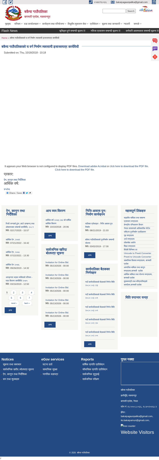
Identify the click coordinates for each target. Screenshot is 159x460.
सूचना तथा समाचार (12, 364)
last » (27, 303)
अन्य (10, 310)
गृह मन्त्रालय (129, 235)
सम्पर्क (136, 23)
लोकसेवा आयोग (130, 242)
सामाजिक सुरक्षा (50, 369)
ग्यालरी (127, 23)
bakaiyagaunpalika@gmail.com (136, 416)
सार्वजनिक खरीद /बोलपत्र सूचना (18, 369)
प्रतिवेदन (94, 23)
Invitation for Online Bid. (57, 262)
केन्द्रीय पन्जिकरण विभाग (134, 224)
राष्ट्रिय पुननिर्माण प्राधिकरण (135, 232)
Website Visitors (137, 432)
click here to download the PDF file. (129, 166)
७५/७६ (7, 189)
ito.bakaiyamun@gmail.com (135, 420)
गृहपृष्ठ (8, 23)
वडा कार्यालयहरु (31, 23)
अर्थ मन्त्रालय (129, 239)
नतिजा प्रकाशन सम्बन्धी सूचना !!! (103, 30)
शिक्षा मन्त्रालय (130, 246)
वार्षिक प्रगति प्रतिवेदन (93, 364)
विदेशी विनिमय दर (130, 249)
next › (14, 303)
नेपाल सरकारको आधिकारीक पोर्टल (137, 228)
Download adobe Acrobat (92, 166)
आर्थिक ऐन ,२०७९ (13, 239)
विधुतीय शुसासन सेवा (77, 23)
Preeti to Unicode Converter (137, 257)
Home (4, 38)
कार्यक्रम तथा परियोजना (53, 23)
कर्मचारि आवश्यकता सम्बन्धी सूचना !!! (139, 30)
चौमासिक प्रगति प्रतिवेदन (94, 369)
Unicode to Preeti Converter (137, 253)
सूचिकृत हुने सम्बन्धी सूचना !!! (70, 30)
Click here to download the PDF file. (75, 169)
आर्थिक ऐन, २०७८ (13, 252)
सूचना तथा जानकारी (111, 23)
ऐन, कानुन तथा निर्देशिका (15, 179)
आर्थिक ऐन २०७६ (12, 264)
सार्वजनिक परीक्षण (90, 379)
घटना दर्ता (47, 364)
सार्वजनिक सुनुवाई (90, 374)
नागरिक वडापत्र (50, 374)
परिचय (17, 23)
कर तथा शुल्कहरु (11, 379)
